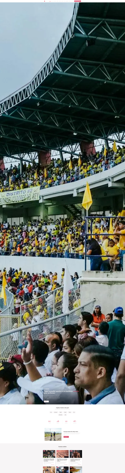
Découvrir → (46, 401)
